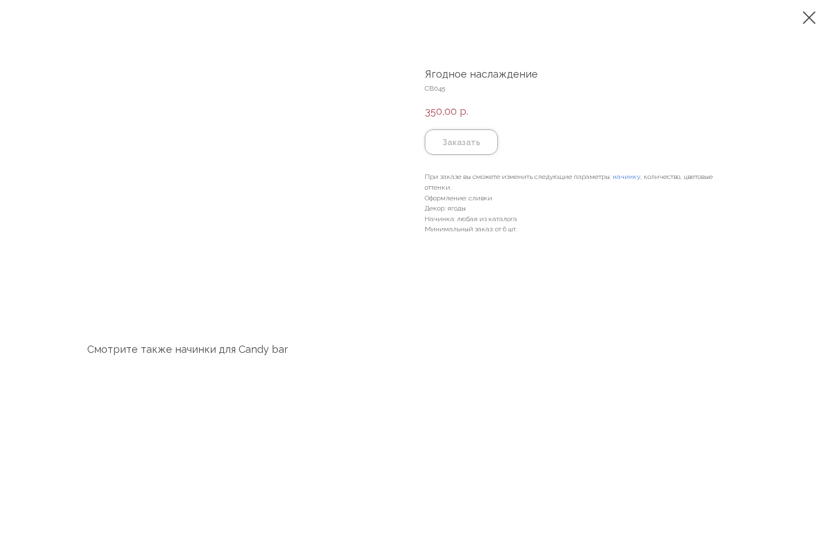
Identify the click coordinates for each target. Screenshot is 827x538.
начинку (626, 177)
